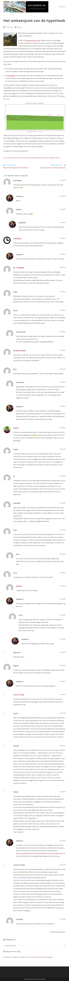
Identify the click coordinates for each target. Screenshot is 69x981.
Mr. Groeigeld (18, 268)
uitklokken (17, 238)
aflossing (14, 157)
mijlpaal (42, 157)
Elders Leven (25, 957)
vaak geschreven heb (33, 40)
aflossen (8, 157)
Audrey (16, 428)
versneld (57, 157)
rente (46, 157)
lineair (37, 157)
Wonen (19, 27)
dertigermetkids (19, 350)
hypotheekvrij (31, 157)
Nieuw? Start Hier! (42, 957)
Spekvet (19, 586)
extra (19, 157)
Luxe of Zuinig (18, 695)
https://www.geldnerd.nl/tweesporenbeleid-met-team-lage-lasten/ (39, 853)
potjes (33, 416)
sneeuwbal (11, 75)
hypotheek (24, 157)
